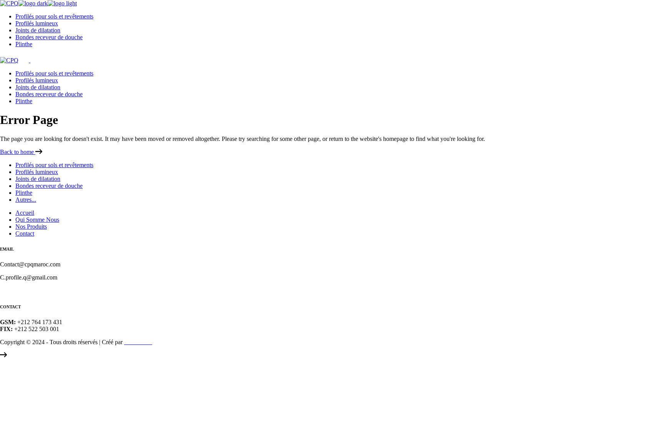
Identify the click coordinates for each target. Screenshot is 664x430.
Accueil (24, 212)
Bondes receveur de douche (49, 185)
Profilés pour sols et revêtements (54, 165)
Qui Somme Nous (37, 219)
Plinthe (23, 192)
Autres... (25, 199)
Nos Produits (31, 226)
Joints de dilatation (37, 179)
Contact (24, 233)
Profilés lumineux (36, 172)
